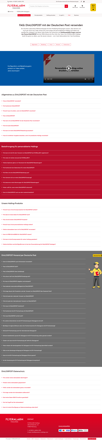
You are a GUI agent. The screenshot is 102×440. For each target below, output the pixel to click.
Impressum (37, 438)
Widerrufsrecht (50, 438)
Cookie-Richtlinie (68, 438)
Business (76, 15)
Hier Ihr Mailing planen (24, 15)
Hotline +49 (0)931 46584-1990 (16, 1)
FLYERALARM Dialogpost (23, 11)
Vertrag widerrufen (92, 438)
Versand (58, 44)
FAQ (69, 15)
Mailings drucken (50, 15)
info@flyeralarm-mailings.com (40, 432)
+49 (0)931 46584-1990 (34, 430)
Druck (51, 44)
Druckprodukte (38, 15)
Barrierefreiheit (83, 438)
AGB (32, 438)
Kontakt (28, 438)
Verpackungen (76, 438)
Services (11, 11)
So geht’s (61, 15)
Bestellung (43, 44)
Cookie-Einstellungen (59, 438)
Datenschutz (67, 44)
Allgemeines (34, 44)
